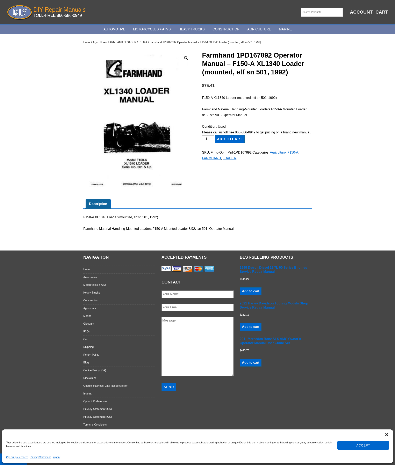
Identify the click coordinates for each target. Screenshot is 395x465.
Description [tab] (98, 204)
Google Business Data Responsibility (105, 385)
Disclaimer (89, 377)
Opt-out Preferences (95, 401)
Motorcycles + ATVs (152, 29)
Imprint (56, 457)
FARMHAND (115, 42)
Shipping (88, 346)
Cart (381, 12)
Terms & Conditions (95, 424)
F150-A (143, 42)
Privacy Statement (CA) (97, 409)
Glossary (88, 323)
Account (361, 12)
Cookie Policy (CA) (94, 370)
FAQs (86, 331)
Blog (86, 362)
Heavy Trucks (192, 29)
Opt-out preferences (17, 457)
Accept (363, 445)
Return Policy (91, 354)
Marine (285, 29)
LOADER (130, 42)
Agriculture (259, 29)
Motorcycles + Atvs (95, 284)
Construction (226, 29)
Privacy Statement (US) (97, 416)
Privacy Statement (40, 457)
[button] (387, 435)
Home (86, 42)
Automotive (114, 29)
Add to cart (229, 139)
